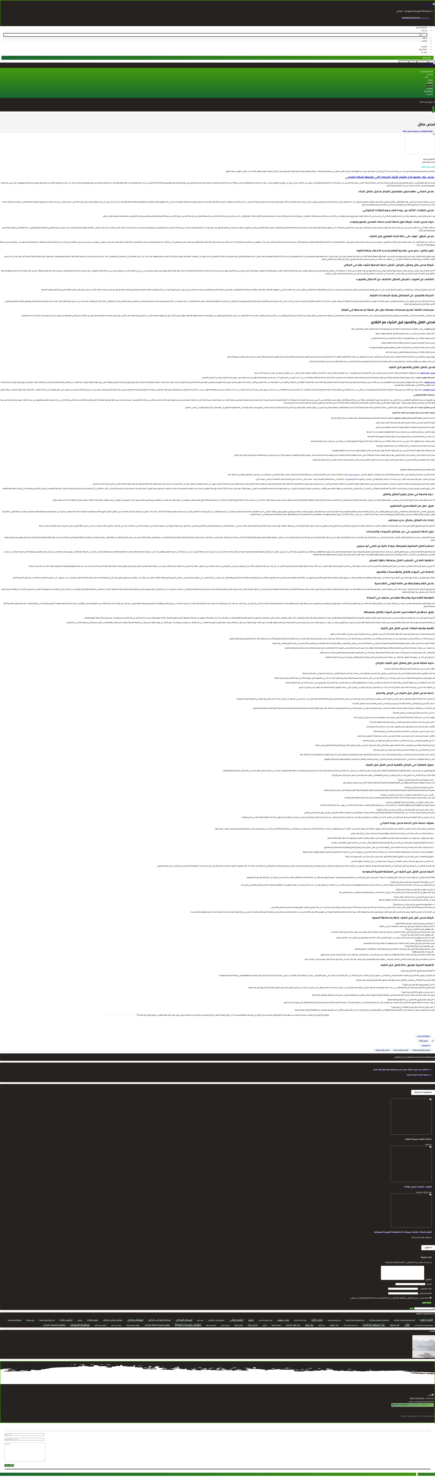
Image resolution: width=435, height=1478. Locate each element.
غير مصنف (426, 1045)
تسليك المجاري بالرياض (159, 1320)
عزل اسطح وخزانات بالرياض (350, 1325)
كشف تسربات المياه (133, 1325)
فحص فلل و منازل (382, 1050)
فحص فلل (252, 1325)
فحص (264, 1325)
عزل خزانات (321, 1325)
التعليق (428, 1279)
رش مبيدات (30, 1320)
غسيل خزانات (427, 1192)
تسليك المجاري (184, 1320)
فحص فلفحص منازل (401, 1050)
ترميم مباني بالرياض (216, 1320)
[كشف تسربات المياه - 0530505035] (430, 4)
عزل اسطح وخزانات (374, 1325)
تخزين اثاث (317, 1320)
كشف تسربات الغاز (211, 1325)
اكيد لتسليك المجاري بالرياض (404, 1320)
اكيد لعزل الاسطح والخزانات (379, 1320)
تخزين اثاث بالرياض (300, 1320)
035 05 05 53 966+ (417, 1398)
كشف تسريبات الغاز (417, 1237)
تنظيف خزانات (66, 1320)
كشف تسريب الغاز (100, 1325)
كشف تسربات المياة (188, 1325)
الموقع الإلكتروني (425, 1293)
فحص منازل (238, 1325)
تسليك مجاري (135, 1320)
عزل (407, 1324)
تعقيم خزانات (92, 1320)
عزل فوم (309, 1325)
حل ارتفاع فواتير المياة (47, 1320)
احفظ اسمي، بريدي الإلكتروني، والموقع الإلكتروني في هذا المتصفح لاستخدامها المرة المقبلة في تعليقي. (389, 1298)
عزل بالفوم (334, 1325)
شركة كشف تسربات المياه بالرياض (424, 1325)
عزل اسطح (395, 1325)
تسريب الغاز (200, 1320)
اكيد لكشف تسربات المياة (355, 1320)
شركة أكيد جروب (423, 1036)
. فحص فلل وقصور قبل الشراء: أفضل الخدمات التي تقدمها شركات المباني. (390, 177)
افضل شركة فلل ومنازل (421, 1050)
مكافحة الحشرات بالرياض (54, 1325)
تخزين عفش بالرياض (265, 1320)
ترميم (251, 1320)
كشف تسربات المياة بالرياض (157, 1325)
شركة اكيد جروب (14, 1320)
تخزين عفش (283, 1320)
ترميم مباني (236, 1320)
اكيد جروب (352, 474)
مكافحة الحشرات (79, 1325)
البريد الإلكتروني (425, 1288)
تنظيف (79, 1320)
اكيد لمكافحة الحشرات (334, 1320)
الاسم (429, 1284)
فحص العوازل (429, 382)
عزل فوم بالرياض (293, 1325)
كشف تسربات (225, 1325)
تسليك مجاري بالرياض (112, 1320)
